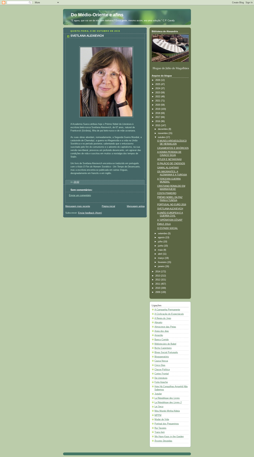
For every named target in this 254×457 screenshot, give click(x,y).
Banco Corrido (161, 339)
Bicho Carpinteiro (163, 348)
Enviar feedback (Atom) (90, 213)
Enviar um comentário (80, 195)
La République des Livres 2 (168, 402)
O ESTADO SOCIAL (167, 228)
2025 (158, 84)
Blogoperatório (161, 357)
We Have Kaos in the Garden (169, 436)
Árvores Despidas (163, 441)
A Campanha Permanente (167, 309)
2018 (158, 113)
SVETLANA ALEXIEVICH (170, 209)
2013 (158, 276)
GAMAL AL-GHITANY (168, 168)
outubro (162, 137)
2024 (158, 88)
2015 (158, 125)
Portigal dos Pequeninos (166, 424)
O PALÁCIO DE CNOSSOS (171, 163)
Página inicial (108, 206)
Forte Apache (161, 382)
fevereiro (162, 262)
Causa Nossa (161, 361)
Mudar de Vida (161, 419)
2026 (158, 80)
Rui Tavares (160, 428)
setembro (163, 233)
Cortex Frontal (161, 374)
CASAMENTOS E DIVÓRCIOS (173, 148)
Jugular (158, 394)
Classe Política (162, 369)
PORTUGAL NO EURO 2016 (171, 204)
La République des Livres (167, 398)
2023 (158, 92)
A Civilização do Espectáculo (169, 314)
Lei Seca (158, 406)
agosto (161, 237)
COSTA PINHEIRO (166, 193)
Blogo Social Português (166, 352)
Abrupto (158, 322)
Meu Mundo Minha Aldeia (167, 411)
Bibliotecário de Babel (165, 344)
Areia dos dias (161, 331)
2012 (158, 280)
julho (160, 241)
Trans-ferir (159, 432)
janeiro (161, 266)
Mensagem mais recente (77, 206)
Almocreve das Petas (165, 327)
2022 (158, 96)
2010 (158, 288)
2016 (158, 121)
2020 (158, 105)
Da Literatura (160, 378)
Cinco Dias (159, 365)
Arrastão (158, 335)
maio (160, 250)
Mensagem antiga (136, 206)
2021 (158, 101)
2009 (158, 292)
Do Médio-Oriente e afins (97, 14)
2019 (158, 109)
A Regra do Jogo (162, 318)
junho (161, 246)
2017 (158, 117)
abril (160, 254)
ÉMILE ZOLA (164, 224)
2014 (158, 271)
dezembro (163, 129)
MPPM (157, 415)
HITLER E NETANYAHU (169, 159)
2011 (158, 284)
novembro (163, 133)
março (161, 258)
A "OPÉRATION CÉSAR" (170, 220)
